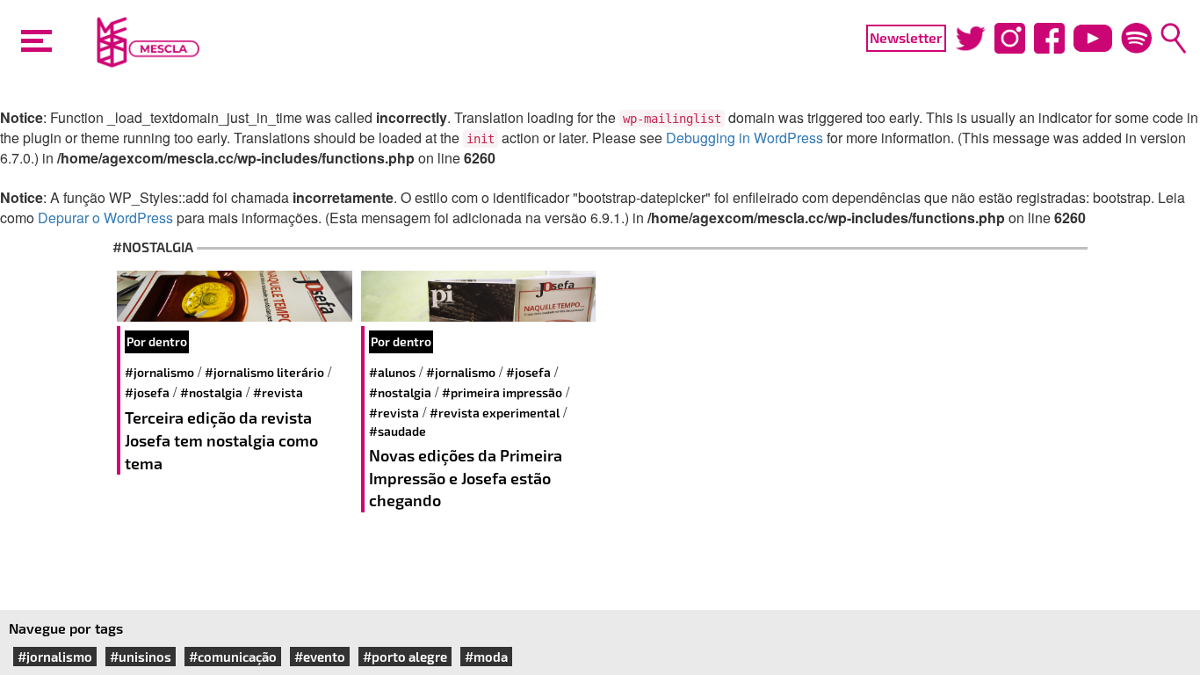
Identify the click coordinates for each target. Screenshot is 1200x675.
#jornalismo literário (264, 372)
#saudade (397, 431)
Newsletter (906, 37)
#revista (278, 392)
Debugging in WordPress (744, 137)
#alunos (392, 372)
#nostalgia (211, 392)
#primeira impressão (502, 392)
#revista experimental (495, 412)
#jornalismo (159, 372)
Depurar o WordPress (105, 217)
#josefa (147, 392)
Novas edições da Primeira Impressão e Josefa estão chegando (465, 478)
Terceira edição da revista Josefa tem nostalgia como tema (221, 440)
